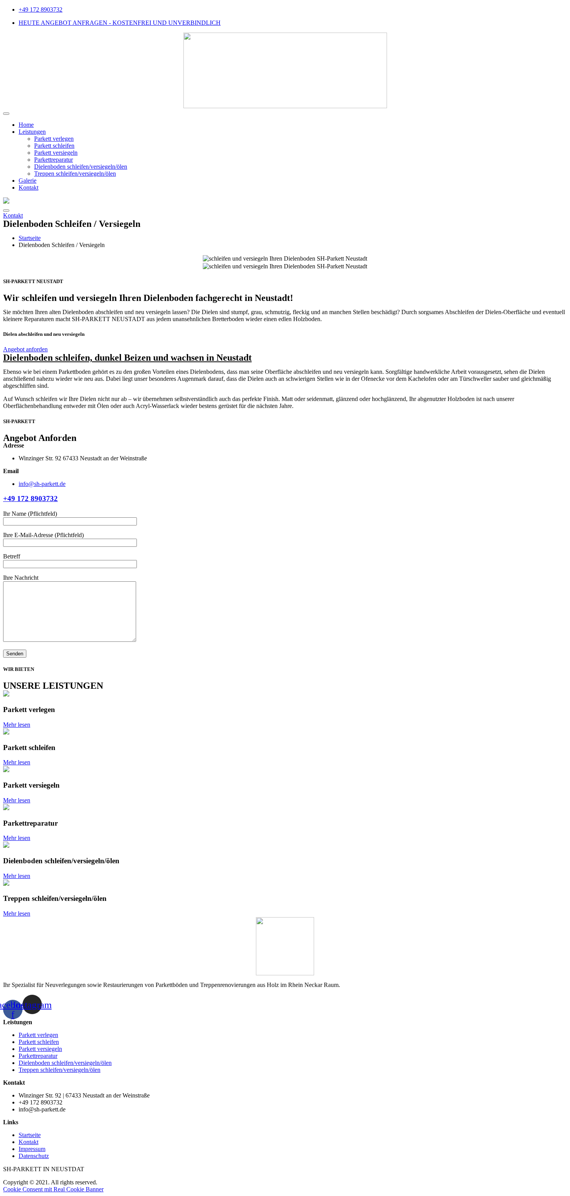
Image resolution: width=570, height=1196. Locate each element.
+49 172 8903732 (30, 498)
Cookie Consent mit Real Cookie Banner (53, 1189)
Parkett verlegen (54, 138)
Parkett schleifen (54, 145)
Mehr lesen (16, 724)
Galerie (27, 180)
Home (26, 124)
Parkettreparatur (53, 159)
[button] (13, 215)
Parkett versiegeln (56, 152)
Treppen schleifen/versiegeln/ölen (75, 173)
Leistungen (32, 131)
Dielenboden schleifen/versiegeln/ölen (80, 166)
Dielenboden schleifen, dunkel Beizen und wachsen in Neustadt (127, 358)
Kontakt (28, 187)
